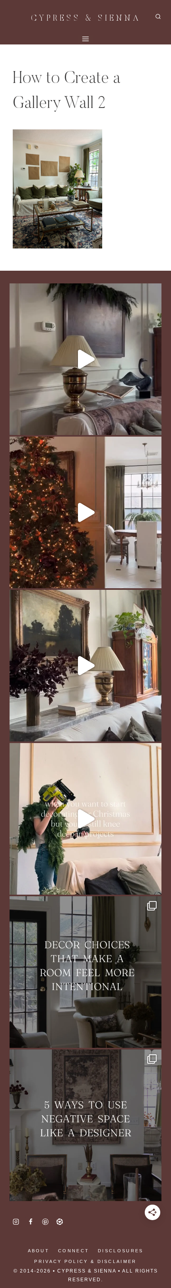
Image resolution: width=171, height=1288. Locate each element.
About (39, 1250)
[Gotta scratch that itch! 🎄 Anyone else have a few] (85, 819)
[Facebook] (30, 1221)
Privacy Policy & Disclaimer (85, 1261)
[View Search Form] (158, 17)
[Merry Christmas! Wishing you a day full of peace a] (85, 359)
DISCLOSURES (120, 1250)
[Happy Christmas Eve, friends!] (85, 512)
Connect (73, 1250)
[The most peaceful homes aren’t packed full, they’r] (85, 1125)
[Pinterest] (45, 1221)
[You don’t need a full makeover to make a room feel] (85, 972)
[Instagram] (16, 1221)
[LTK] (59, 1221)
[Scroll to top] (20, 1256)
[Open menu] (85, 39)
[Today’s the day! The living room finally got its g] (85, 665)
